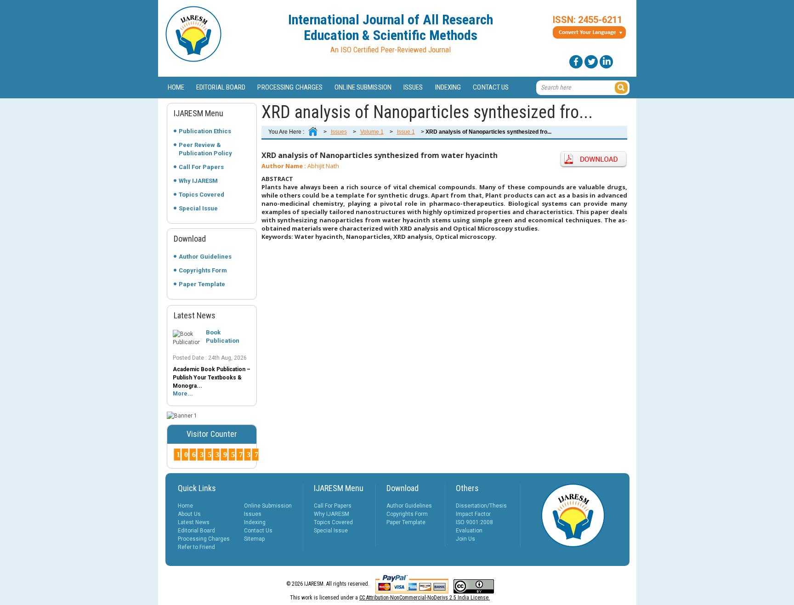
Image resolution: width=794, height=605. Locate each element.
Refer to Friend (196, 547)
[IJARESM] (193, 60)
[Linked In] (606, 61)
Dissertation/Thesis (481, 506)
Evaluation (469, 530)
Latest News (194, 522)
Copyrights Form (203, 270)
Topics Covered (201, 194)
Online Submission (363, 87)
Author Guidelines (205, 256)
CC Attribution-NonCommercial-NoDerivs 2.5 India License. (424, 597)
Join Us (465, 539)
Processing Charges (290, 87)
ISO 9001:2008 (474, 522)
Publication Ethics (205, 131)
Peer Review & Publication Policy (205, 149)
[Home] (313, 132)
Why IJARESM (198, 180)
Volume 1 (372, 132)
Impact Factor (473, 514)
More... (183, 393)
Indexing (448, 87)
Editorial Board (221, 87)
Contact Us (491, 87)
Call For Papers (201, 167)
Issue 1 (406, 132)
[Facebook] (576, 61)
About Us (189, 514)
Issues (413, 87)
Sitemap (254, 539)
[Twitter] (591, 61)
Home (176, 87)
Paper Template (202, 284)
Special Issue (198, 208)
